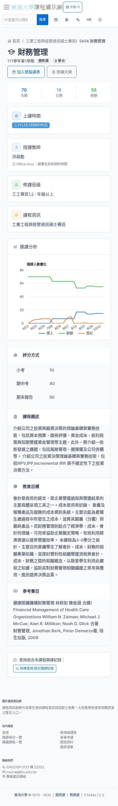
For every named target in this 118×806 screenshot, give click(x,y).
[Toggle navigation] (6, 7)
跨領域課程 (68, 733)
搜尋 (42, 19)
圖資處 (60, 795)
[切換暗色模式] (99, 19)
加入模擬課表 (28, 71)
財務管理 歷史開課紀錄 (37, 668)
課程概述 (31, 416)
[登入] (66, 19)
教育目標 (31, 486)
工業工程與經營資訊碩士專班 (51, 41)
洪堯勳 (18, 156)
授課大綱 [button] (64, 71)
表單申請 (66, 738)
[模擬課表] (55, 19)
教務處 (75, 795)
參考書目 (31, 591)
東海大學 (20, 795)
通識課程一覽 (12, 742)
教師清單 (66, 747)
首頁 (15, 41)
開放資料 (66, 742)
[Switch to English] (77, 19)
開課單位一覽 (12, 738)
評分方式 (31, 355)
